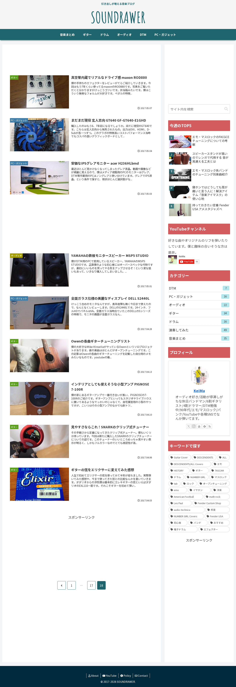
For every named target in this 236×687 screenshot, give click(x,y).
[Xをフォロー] (188, 426)
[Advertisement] (81, 59)
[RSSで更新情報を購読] (209, 426)
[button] (226, 109)
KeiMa (199, 390)
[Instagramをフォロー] (193, 426)
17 (91, 585)
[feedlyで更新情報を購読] (204, 426)
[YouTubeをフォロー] (199, 426)
